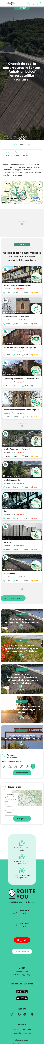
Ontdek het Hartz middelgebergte (17, 285)
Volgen (16, 156)
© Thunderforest (23, 203)
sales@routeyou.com (23, 1033)
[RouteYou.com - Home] (10, 3)
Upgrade (22, 940)
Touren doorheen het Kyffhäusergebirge (19, 347)
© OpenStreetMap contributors (35, 203)
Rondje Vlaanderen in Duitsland (16, 449)
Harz (5, 511)
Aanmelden (22, 951)
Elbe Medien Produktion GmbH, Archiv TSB (15, 137)
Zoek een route (24, 924)
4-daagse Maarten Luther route (16, 316)
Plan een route (24, 911)
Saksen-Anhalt (23, 145)
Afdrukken (25, 156)
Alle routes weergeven (13, 598)
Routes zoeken (22, 773)
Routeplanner (22, 819)
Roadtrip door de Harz (12, 480)
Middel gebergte (9, 573)
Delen (7, 156)
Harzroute (7, 542)
